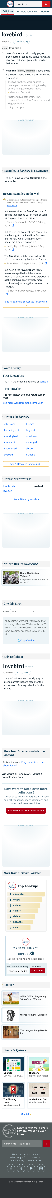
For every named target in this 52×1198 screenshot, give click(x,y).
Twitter (21, 1168)
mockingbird (11, 436)
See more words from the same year (23, 402)
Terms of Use (34, 1160)
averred (8, 454)
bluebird (30, 454)
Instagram (41, 1168)
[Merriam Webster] (25, 942)
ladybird (30, 430)
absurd (30, 448)
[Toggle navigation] (3, 4)
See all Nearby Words (25, 499)
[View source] (13, 225)
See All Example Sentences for (26, 301)
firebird (30, 424)
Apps (36, 1154)
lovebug (7, 490)
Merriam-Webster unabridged (26, 811)
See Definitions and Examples (25, 958)
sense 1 (44, 381)
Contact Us (35, 1157)
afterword (9, 424)
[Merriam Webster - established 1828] (10, 4)
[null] (32, 953)
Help (15, 1154)
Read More (12, 205)
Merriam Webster (9, 1131)
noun (28, 35)
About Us (25, 1154)
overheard (31, 436)
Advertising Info (18, 1157)
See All (25, 1114)
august (24, 953)
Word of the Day (25, 948)
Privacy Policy (18, 1160)
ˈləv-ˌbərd (20, 41)
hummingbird (11, 430)
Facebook (11, 1168)
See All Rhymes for (25, 464)
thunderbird (10, 442)
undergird (31, 442)
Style (6, 611)
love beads (9, 486)
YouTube (31, 1168)
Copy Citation (27, 640)
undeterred (10, 448)
